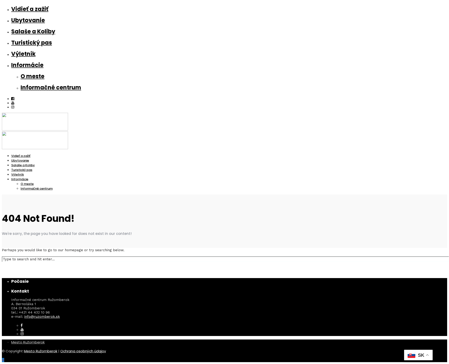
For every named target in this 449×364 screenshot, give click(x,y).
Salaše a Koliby (33, 31)
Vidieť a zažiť (29, 9)
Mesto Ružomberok (28, 342)
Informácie (27, 65)
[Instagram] (12, 107)
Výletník (23, 54)
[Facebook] (22, 325)
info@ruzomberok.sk (42, 317)
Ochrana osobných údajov (83, 351)
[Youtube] (12, 103)
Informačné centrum (51, 87)
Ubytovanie (28, 20)
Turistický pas (31, 42)
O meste (32, 76)
